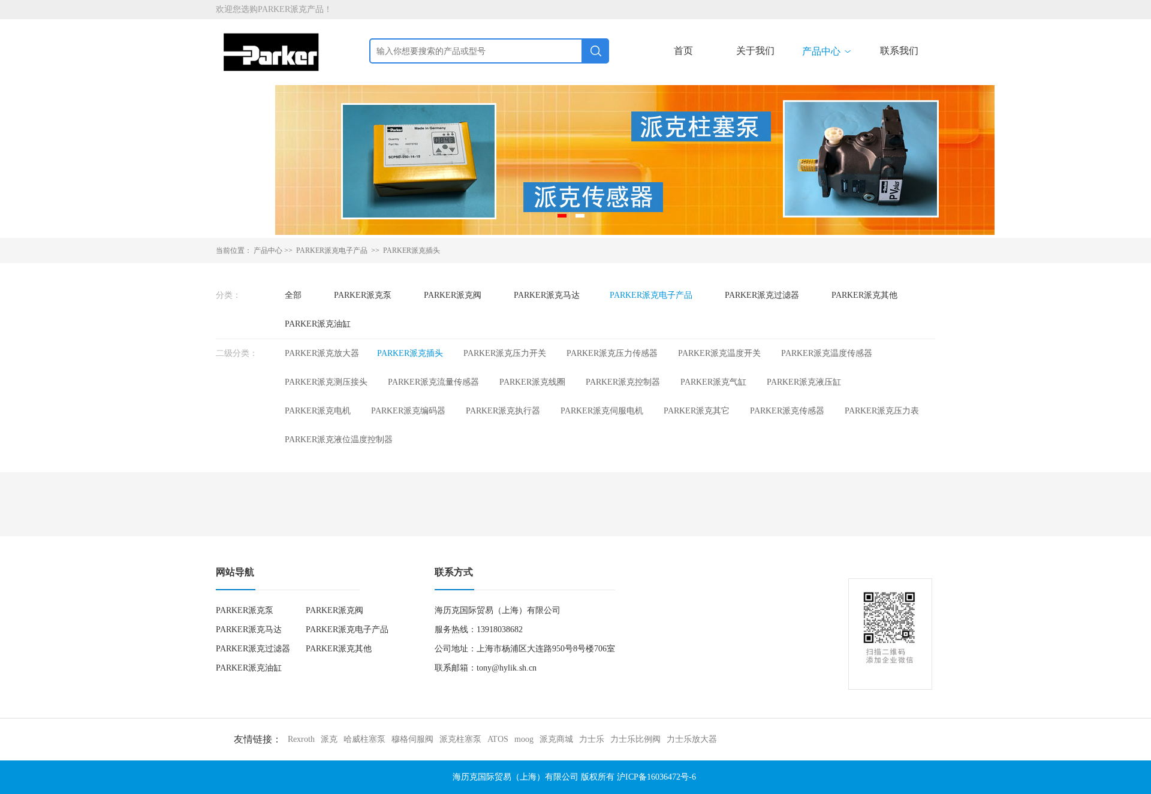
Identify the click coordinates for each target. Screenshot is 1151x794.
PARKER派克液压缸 (804, 382)
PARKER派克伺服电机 (602, 410)
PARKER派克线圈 (532, 382)
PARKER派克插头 (411, 250)
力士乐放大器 (692, 739)
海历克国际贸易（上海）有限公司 (515, 776)
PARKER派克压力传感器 (612, 353)
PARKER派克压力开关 (504, 353)
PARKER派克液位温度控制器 (339, 439)
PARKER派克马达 (547, 295)
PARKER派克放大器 (322, 353)
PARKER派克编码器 (408, 410)
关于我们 (755, 51)
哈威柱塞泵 (364, 739)
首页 (683, 51)
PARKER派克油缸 (318, 323)
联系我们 (899, 51)
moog (524, 739)
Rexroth (301, 739)
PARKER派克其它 (697, 410)
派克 (329, 739)
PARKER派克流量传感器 (433, 382)
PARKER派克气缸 (713, 382)
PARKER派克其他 (864, 295)
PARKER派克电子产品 (651, 295)
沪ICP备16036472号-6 (656, 776)
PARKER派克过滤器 (762, 295)
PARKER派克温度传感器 (826, 353)
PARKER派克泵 (362, 295)
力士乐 (591, 739)
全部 (293, 295)
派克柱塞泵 (460, 739)
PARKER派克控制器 (623, 382)
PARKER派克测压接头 (326, 382)
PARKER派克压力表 (882, 410)
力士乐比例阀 (635, 739)
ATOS (497, 739)
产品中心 (827, 51)
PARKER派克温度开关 (719, 353)
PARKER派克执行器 (503, 410)
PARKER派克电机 (318, 410)
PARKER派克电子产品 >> (338, 250)
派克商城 (556, 739)
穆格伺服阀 (412, 739)
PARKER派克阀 (452, 295)
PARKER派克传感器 (787, 410)
